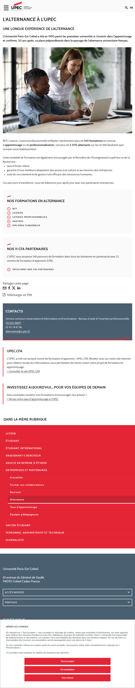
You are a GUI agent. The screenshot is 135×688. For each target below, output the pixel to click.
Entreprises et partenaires (26, 470)
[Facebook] (9, 288)
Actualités (16, 477)
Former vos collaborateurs (27, 484)
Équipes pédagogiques (24, 514)
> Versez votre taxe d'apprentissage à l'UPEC (33, 399)
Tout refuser (68, 678)
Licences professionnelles (29, 217)
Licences (17, 212)
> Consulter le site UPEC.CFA (23, 372)
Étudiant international (24, 448)
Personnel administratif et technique (35, 532)
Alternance (17, 499)
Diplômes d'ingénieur (26, 225)
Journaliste (15, 540)
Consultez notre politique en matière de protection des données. (38, 653)
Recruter (15, 492)
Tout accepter (67, 661)
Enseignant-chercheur (23, 455)
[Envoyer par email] (4, 288)
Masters (17, 221)
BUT (14, 208)
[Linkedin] (18, 288)
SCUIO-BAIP (13, 323)
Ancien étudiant (18, 525)
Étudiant (13, 440)
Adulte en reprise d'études (26, 463)
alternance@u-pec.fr (18, 332)
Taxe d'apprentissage (23, 507)
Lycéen (11, 433)
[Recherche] (127, 5)
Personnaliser (67, 669)
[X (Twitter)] (13, 288)
